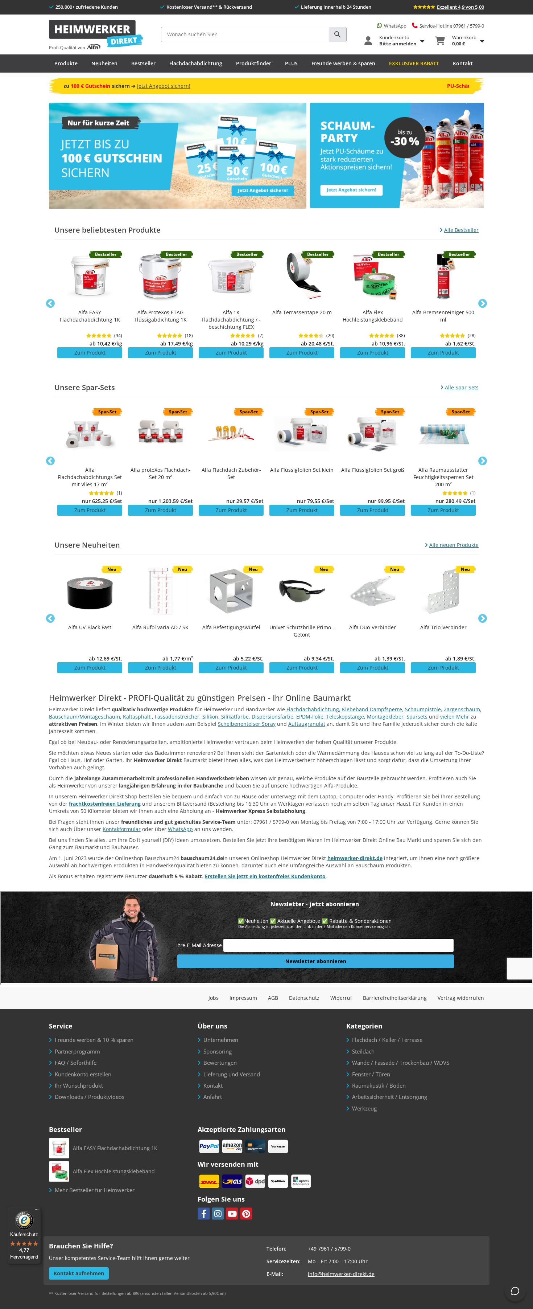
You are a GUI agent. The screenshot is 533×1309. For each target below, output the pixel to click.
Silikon (210, 716)
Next (483, 304)
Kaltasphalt (136, 716)
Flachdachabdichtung (195, 63)
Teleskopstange (345, 716)
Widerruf (341, 997)
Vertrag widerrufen (461, 997)
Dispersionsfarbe (272, 716)
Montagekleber (385, 716)
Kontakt (463, 63)
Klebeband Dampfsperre (372, 709)
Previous (50, 304)
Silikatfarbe (235, 716)
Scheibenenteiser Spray (247, 723)
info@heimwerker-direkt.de (341, 1274)
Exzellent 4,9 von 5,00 (460, 7)
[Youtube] (232, 1213)
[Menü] (36, 1211)
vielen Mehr (454, 716)
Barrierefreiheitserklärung (395, 997)
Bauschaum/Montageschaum (84, 716)
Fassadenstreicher (177, 716)
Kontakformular (122, 829)
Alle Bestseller (461, 229)
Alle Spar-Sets (462, 387)
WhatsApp (180, 829)
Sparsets (416, 716)
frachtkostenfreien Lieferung (105, 803)
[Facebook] (204, 1213)
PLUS (291, 63)
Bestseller (143, 63)
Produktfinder (253, 63)
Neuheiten (104, 63)
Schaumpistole (423, 709)
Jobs (213, 997)
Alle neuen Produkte (454, 544)
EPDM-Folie (309, 716)
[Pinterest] (246, 1213)
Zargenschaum (462, 709)
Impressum (243, 997)
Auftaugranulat (306, 723)
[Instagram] (218, 1213)
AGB (273, 997)
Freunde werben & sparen (343, 63)
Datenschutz (304, 997)
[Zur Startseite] (96, 35)
